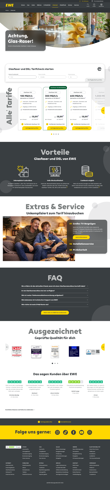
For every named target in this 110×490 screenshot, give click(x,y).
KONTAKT (75, 463)
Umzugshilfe (42, 472)
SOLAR (58, 447)
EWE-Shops (76, 465)
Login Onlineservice (61, 465)
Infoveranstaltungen (61, 456)
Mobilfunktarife (26, 465)
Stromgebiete (26, 451)
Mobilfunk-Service (27, 474)
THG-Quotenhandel (94, 458)
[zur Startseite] (9, 5)
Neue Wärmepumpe (78, 449)
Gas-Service (42, 458)
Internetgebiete (10, 467)
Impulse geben (43, 474)
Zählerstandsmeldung (62, 469)
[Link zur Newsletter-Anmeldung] (89, 432)
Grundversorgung (27, 453)
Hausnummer (71, 74)
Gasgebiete (42, 451)
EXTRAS (41, 463)
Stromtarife (25, 449)
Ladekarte (92, 456)
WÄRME (75, 447)
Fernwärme (76, 451)
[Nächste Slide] (103, 110)
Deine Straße (41, 74)
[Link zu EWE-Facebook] (73, 432)
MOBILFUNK (25, 463)
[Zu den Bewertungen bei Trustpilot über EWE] (13, 448)
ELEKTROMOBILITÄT (94, 447)
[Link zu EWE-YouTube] (81, 432)
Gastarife (41, 449)
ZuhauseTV (9, 472)
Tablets (24, 472)
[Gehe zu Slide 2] (56, 134)
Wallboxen (92, 451)
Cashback (41, 467)
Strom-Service (26, 458)
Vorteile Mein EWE (60, 467)
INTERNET (8, 463)
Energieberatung (77, 453)
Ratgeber (58, 458)
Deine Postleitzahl (13, 74)
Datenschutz (92, 469)
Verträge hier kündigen (62, 474)
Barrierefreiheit (93, 472)
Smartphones (26, 469)
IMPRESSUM (92, 463)
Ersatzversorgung (27, 456)
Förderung (58, 453)
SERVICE (58, 463)
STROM (24, 447)
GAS (40, 447)
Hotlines (75, 467)
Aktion (24, 467)
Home (7, 10)
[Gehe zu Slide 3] (58, 134)
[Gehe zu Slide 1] (52, 134)
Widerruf (91, 467)
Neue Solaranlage (60, 449)
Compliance (92, 474)
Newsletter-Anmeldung (62, 472)
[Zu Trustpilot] (14, 383)
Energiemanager (60, 451)
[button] (52, 363)
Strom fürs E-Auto (94, 449)
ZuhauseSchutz (43, 465)
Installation (92, 453)
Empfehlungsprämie (44, 469)
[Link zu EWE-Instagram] (57, 432)
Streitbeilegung (77, 474)
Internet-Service (10, 474)
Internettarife (9, 465)
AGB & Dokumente (94, 465)
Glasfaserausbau (10, 469)
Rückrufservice (76, 472)
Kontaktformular (77, 469)
